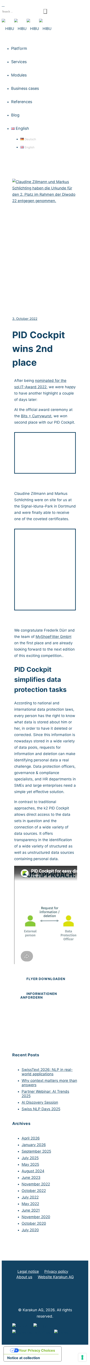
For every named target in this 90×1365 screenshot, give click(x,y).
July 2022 (30, 1197)
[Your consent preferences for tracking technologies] (82, 1357)
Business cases (25, 88)
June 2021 (31, 1210)
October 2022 (34, 1190)
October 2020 (34, 1223)
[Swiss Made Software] (33, 1332)
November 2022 (36, 1184)
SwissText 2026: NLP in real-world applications (47, 1071)
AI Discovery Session (40, 1102)
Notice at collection (23, 1358)
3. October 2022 (24, 319)
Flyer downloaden (45, 979)
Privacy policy (56, 1271)
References (21, 101)
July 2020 (30, 1230)
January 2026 (34, 1145)
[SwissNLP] (22, 1326)
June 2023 (31, 1177)
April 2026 (31, 1138)
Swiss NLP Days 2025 (41, 1109)
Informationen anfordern (38, 995)
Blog (15, 115)
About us (24, 1277)
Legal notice (28, 1271)
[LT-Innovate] (45, 1326)
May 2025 (30, 1164)
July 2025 (30, 1158)
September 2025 (36, 1151)
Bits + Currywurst (36, 416)
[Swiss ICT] (64, 1332)
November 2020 (36, 1217)
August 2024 (33, 1171)
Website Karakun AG (56, 1277)
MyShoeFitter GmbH (53, 636)
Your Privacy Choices (37, 1350)
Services (19, 61)
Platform (19, 48)
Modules (19, 75)
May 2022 (30, 1204)
